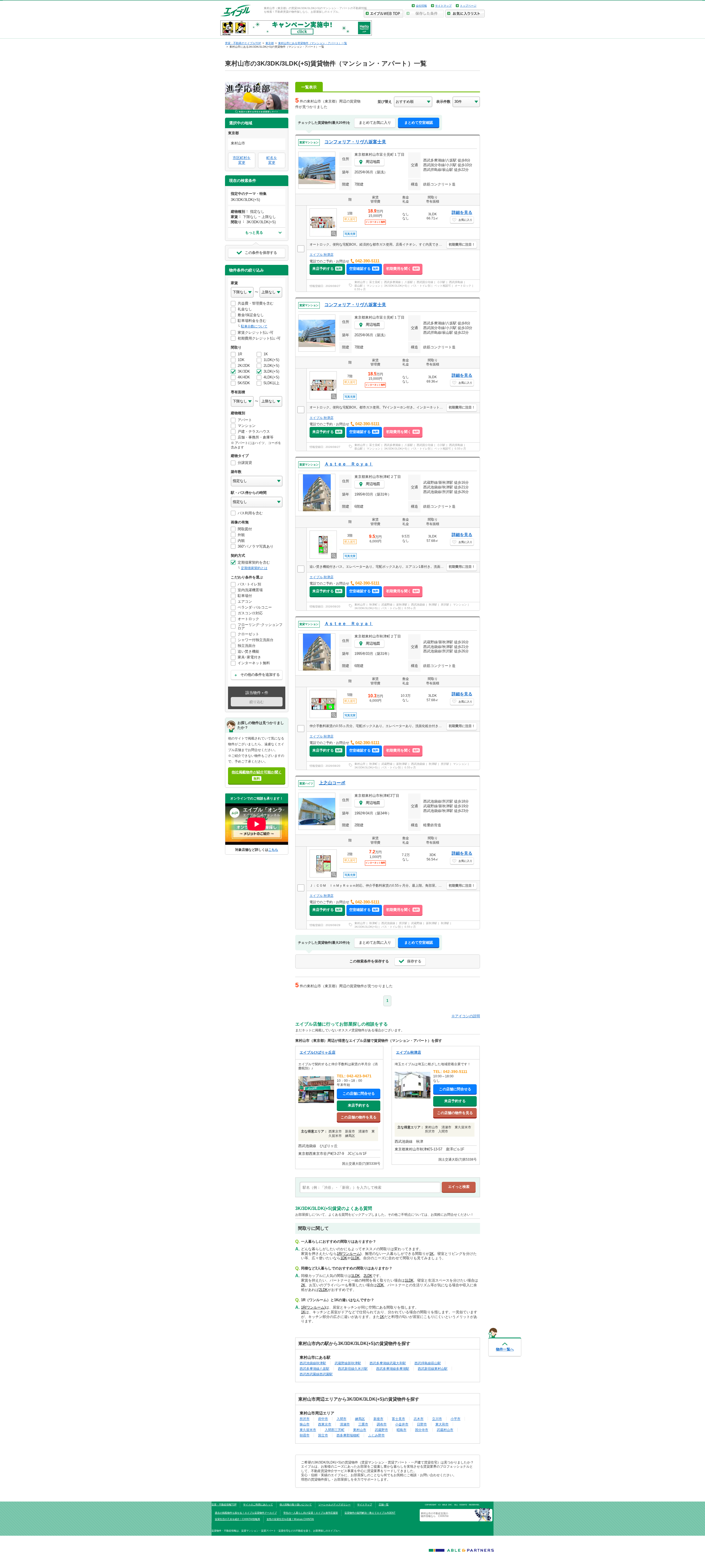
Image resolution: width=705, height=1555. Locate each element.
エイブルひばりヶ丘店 (317, 1052)
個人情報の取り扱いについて (296, 1504)
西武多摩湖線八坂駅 (314, 1368)
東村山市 (359, 282)
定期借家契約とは (254, 568)
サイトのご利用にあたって (258, 1504)
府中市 (323, 1419)
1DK (343, 1258)
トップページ (468, 5)
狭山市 (305, 1424)
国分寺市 (421, 1430)
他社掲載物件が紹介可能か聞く (257, 775)
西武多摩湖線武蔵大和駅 (388, 1363)
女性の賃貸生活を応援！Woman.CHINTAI (290, 1519)
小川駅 (441, 282)
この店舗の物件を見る (358, 1117)
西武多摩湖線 (392, 282)
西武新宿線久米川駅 (353, 1368)
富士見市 (398, 1419)
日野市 (422, 1424)
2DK (380, 1285)
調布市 (382, 1424)
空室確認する (363, 269)
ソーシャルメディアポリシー (334, 1504)
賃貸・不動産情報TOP (224, 1504)
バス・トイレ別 (420, 285)
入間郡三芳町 (335, 1430)
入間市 (341, 1419)
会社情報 (421, 5)
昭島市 (401, 1430)
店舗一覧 (384, 1504)
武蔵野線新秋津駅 (348, 1363)
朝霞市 (305, 1435)
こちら (273, 849)
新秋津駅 (401, 604)
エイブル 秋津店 (321, 255)
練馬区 (360, 1419)
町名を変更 (271, 160)
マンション (373, 285)
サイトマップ (443, 5)
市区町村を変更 (242, 160)
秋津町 (373, 604)
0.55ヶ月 (360, 289)
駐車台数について (254, 326)
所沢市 (305, 1419)
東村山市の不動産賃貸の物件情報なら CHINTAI (435, 1515)
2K (303, 1285)
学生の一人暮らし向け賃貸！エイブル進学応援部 (310, 1512)
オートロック (463, 285)
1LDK (355, 1258)
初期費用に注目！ (462, 244)
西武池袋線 (418, 604)
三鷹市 (363, 1424)
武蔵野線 (386, 604)
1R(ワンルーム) (349, 1254)
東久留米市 (308, 1430)
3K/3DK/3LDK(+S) (395, 285)
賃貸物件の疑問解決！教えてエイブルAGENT (370, 1512)
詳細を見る (462, 212)
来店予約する (326, 269)
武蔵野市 (381, 1430)
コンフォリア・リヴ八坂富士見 (355, 141)
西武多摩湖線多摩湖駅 (392, 1368)
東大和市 (442, 1424)
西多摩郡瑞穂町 (348, 1435)
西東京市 (324, 1424)
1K (431, 1254)
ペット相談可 (442, 285)
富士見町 (374, 282)
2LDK (368, 1276)
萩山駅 (358, 285)
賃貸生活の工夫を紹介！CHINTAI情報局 (237, 1519)
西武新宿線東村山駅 (433, 1368)
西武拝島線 (456, 282)
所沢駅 (445, 604)
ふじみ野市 (376, 1435)
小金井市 (401, 1424)
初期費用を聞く (402, 269)
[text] (370, 1187)
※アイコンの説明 (465, 1016)
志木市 (419, 1419)
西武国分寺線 (425, 282)
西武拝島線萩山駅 (427, 1363)
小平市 (455, 1419)
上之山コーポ (332, 783)
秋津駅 (433, 604)
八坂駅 (409, 282)
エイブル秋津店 (408, 1052)
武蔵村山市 (445, 1430)
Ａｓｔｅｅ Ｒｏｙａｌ (348, 464)
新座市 (378, 1419)
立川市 (437, 1419)
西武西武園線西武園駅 (316, 1374)
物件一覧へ (505, 1349)
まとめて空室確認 (418, 122)
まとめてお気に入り (375, 122)
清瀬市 (345, 1424)
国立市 (323, 1435)
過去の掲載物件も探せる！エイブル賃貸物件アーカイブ (246, 1512)
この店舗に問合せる (359, 1093)
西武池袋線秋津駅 (313, 1363)
